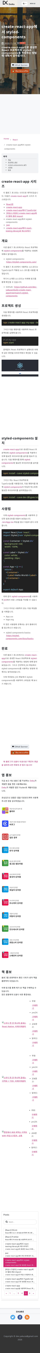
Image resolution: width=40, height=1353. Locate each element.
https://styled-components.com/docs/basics (19, 637)
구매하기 (35, 1007)
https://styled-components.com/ (21, 262)
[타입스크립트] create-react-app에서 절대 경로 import (21, 214)
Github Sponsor (21, 65)
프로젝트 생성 (12, 162)
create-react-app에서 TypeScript (21, 210)
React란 (9, 204)
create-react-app (14, 207)
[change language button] (24, 4)
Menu (32, 3)
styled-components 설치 (17, 165)
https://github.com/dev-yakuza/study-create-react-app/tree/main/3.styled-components (21, 291)
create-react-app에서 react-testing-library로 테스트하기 (19, 229)
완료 (9, 170)
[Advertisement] (20, 114)
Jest (8, 225)
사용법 (10, 168)
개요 (9, 160)
